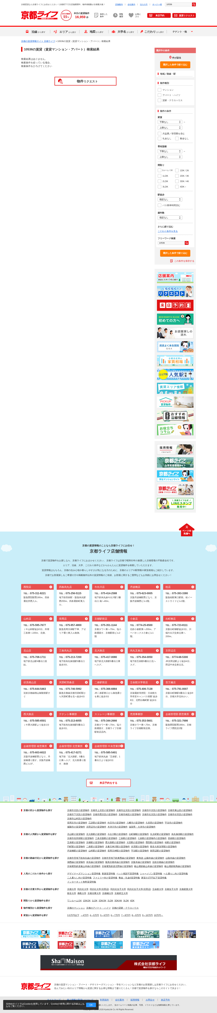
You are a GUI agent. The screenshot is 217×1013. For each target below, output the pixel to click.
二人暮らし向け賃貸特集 (79, 877)
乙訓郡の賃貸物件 (97, 822)
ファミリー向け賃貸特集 (105, 877)
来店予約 (160, 15)
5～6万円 (104, 915)
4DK (132, 900)
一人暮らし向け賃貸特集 (175, 873)
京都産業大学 (186, 889)
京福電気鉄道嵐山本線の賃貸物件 (84, 866)
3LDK (126, 900)
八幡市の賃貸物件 (135, 822)
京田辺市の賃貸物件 (96, 827)
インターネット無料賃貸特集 (81, 882)
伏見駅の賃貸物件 (140, 846)
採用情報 (134, 1000)
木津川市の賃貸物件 (118, 827)
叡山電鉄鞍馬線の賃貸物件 (177, 866)
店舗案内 (119, 4)
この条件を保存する (184, 261)
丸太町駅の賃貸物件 (160, 834)
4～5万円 (94, 915)
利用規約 (104, 1000)
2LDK (110, 900)
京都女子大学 (171, 889)
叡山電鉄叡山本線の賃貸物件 (148, 866)
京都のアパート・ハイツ (98, 908)
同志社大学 (82, 889)
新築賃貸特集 (108, 873)
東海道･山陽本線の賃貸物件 (150, 858)
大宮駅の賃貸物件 (135, 842)
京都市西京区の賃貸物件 (105, 814)
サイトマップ (54, 1000)
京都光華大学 (94, 893)
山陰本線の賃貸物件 (176, 858)
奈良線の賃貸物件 (95, 862)
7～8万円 (125, 915)
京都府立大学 (121, 893)
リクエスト (87, 81)
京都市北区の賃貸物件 (78, 810)
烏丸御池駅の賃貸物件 (182, 834)
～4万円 (84, 915)
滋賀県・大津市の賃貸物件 (142, 827)
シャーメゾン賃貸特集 (151, 873)
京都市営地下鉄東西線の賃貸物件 (118, 858)
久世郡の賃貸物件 (154, 822)
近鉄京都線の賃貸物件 (163, 862)
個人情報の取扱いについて (80, 1000)
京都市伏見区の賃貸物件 (180, 814)
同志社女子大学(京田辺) (139, 889)
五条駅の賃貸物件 (76, 842)
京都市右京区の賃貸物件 (154, 814)
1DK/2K (87, 900)
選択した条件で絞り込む (175, 64)
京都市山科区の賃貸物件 (79, 818)
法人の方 (144, 4)
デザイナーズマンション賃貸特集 (84, 873)
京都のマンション (76, 908)
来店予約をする (108, 782)
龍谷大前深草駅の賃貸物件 (163, 846)
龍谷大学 (71, 893)
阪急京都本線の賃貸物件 (117, 862)
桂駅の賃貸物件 (172, 842)
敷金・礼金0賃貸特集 (129, 877)
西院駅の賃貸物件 (154, 842)
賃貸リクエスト (187, 15)
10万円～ (158, 915)
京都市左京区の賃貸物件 (128, 810)
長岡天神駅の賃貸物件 (119, 850)
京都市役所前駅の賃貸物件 (80, 838)
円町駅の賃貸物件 (76, 846)
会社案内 (131, 4)
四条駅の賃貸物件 (177, 838)
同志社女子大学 (118, 889)
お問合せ (150, 1000)
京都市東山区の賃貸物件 (180, 810)
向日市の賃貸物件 (116, 822)
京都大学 (71, 889)
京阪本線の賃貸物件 (141, 862)
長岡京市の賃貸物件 (77, 822)
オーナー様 (157, 4)
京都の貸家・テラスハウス (125, 908)
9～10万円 (147, 915)
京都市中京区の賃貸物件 (154, 810)
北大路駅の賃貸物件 (96, 834)
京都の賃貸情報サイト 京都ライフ (38, 41)
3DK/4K (118, 900)
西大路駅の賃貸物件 (115, 842)
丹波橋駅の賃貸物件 (77, 850)
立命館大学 (157, 889)
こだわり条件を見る (168, 231)
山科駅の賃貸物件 (97, 850)
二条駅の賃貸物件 (95, 846)
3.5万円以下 (73, 915)
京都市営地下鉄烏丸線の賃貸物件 (84, 858)
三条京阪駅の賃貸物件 (106, 838)
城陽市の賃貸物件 (76, 827)
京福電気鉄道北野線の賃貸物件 (117, 866)
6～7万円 (115, 915)
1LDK (94, 900)
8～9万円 (136, 915)
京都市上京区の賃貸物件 (103, 810)
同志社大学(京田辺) (99, 889)
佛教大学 (81, 893)
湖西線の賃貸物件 (76, 862)
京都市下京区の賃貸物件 (79, 814)
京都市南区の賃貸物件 (130, 814)
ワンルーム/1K (74, 900)
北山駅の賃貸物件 (76, 834)
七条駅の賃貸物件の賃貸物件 (152, 838)
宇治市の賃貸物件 (174, 822)
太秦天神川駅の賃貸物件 (117, 846)
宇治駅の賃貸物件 (140, 850)
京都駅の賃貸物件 (95, 842)
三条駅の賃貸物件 (127, 838)
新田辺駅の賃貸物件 (160, 850)
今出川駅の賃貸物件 (118, 834)
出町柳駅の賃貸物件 (139, 834)
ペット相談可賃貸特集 (127, 873)
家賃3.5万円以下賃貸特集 (154, 877)
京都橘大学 (107, 893)
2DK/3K (102, 900)
